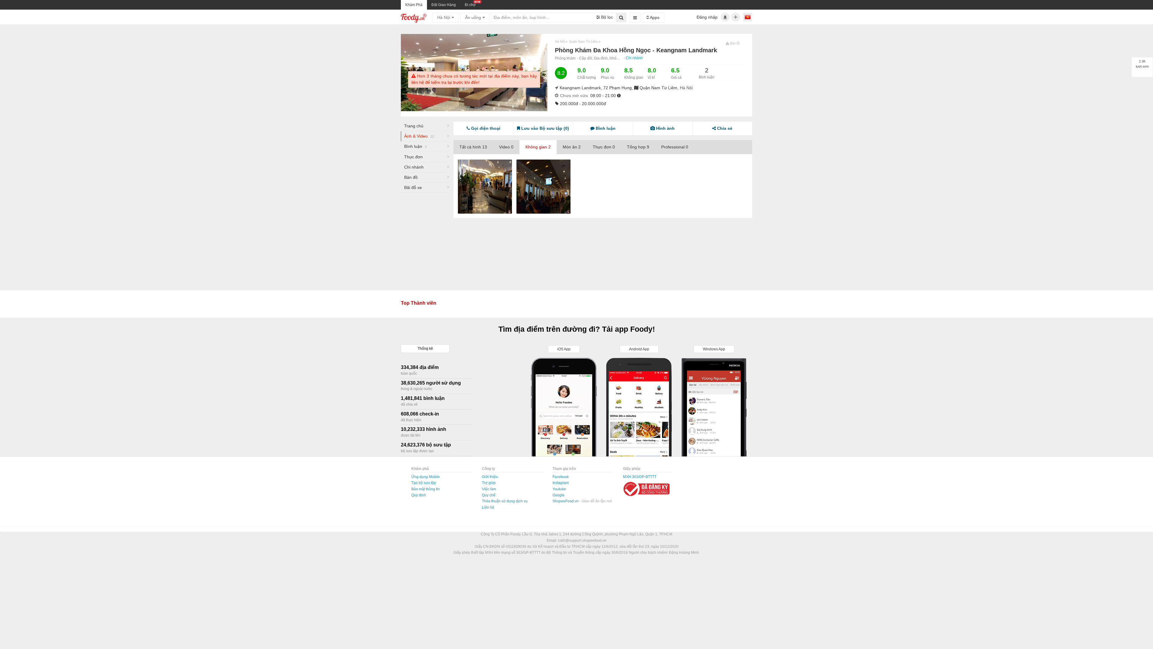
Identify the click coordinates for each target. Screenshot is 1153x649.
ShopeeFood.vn (566, 501)
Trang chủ (413, 125)
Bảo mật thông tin (425, 489)
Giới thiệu (490, 477)
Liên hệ (488, 507)
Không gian (538, 147)
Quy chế (488, 495)
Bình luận (415, 146)
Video (506, 147)
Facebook (560, 477)
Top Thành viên (418, 303)
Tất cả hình (473, 147)
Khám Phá (413, 5)
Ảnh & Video (419, 136)
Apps (654, 17)
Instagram (560, 483)
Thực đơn (413, 156)
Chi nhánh (634, 58)
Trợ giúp (489, 483)
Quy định (418, 495)
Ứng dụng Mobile (425, 477)
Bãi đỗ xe (413, 187)
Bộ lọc (606, 17)
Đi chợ (470, 5)
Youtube (559, 489)
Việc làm (489, 489)
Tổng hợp (638, 147)
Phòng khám (565, 58)
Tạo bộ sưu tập (423, 483)
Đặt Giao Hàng (443, 5)
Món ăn (572, 147)
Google (558, 495)
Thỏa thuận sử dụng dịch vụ (505, 501)
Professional (674, 147)
